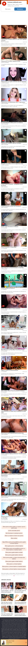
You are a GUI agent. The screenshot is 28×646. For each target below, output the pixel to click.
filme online (14, 538)
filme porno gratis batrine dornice (14, 555)
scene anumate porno (14, 530)
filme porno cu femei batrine (14, 564)
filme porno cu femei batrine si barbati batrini (14, 566)
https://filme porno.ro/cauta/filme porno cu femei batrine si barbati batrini (14, 549)
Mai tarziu (7, 9)
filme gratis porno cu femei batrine (14, 546)
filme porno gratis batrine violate (14, 552)
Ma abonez (20, 9)
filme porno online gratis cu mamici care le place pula (14, 527)
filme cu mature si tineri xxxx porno (14, 535)
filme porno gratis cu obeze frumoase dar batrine (14, 558)
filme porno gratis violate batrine (14, 561)
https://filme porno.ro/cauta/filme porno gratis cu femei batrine (14, 542)
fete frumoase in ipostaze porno (14, 533)
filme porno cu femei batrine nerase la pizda (14, 569)
